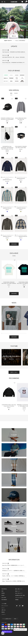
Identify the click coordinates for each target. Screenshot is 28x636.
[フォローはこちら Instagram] (19, 605)
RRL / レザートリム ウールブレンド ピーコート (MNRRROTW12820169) (7, 178)
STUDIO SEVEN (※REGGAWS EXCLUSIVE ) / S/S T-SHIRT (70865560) (9, 283)
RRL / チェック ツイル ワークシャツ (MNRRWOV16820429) (7, 207)
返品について (17, 591)
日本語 (15, 618)
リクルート (3, 614)
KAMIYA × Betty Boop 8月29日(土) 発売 (11, 319)
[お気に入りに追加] (12, 98)
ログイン (3, 607)
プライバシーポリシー (19, 597)
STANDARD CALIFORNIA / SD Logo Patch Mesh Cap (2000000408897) (7, 119)
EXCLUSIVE (4, 597)
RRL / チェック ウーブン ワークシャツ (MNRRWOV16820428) (20, 207)
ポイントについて (5, 605)
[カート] (25, 1)
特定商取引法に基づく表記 (20, 595)
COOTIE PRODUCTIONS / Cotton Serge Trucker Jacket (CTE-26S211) (9, 405)
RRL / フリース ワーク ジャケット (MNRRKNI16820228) (21, 178)
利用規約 (16, 599)
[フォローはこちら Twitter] (16, 605)
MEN (11, 93)
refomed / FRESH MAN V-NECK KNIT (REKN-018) (20, 119)
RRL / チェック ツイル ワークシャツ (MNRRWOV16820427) (7, 236)
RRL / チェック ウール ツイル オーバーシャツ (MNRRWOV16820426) (21, 236)
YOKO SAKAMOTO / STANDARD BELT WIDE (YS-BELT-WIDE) (21, 147)
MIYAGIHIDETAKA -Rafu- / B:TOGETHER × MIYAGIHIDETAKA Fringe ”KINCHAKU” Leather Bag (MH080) (7, 148)
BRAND (3, 595)
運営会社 (3, 612)
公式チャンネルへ (14, 372)
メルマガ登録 (4, 603)
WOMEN (16, 93)
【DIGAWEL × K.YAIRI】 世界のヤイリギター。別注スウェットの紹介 (11, 357)
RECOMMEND (4, 599)
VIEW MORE (14, 244)
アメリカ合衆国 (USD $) (6, 618)
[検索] (4, 1)
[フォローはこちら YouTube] (22, 605)
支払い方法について (18, 593)
